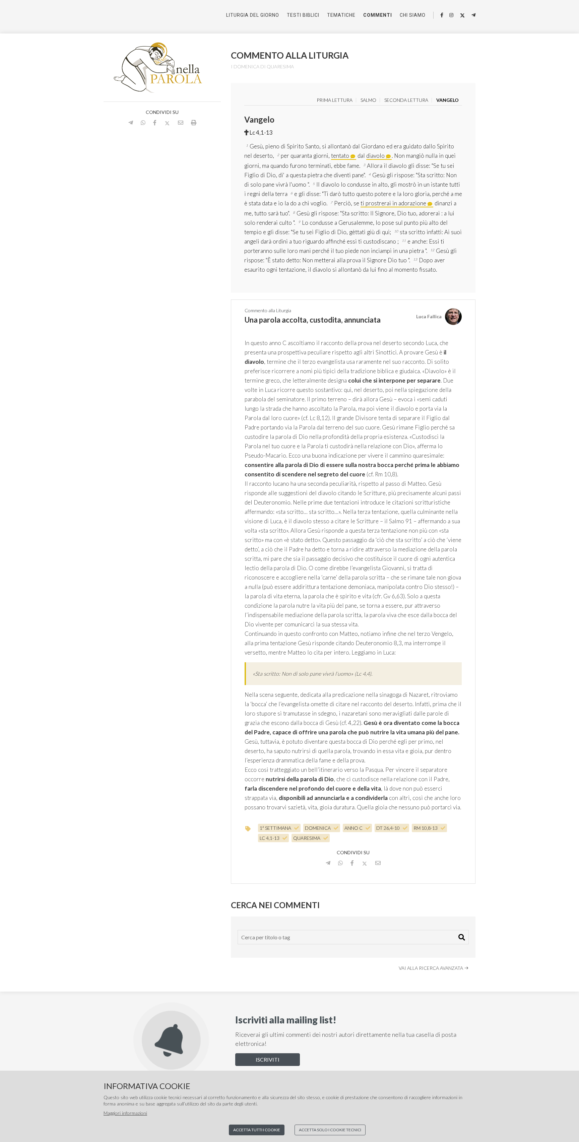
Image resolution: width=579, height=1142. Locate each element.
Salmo (368, 100)
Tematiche (341, 15)
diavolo (375, 155)
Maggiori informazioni (125, 1113)
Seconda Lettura (406, 100)
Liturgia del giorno (252, 15)
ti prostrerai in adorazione (393, 203)
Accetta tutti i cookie (256, 1129)
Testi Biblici (303, 15)
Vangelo (447, 100)
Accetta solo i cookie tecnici (330, 1129)
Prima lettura (334, 100)
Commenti (377, 15)
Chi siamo (413, 15)
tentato (340, 155)
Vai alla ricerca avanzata (431, 968)
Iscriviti (267, 1059)
